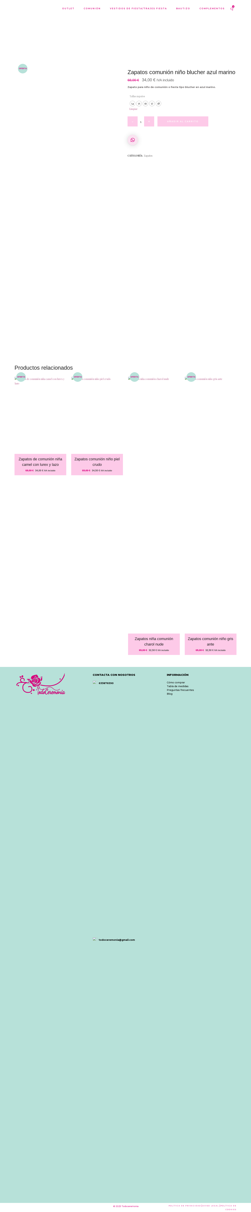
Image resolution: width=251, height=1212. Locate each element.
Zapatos (148, 155)
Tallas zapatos (137, 96)
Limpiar (133, 109)
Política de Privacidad (185, 1206)
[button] (133, 140)
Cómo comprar (176, 682)
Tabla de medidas (178, 686)
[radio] (132, 103)
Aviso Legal (211, 1206)
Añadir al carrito (183, 121)
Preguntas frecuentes (180, 690)
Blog (169, 693)
